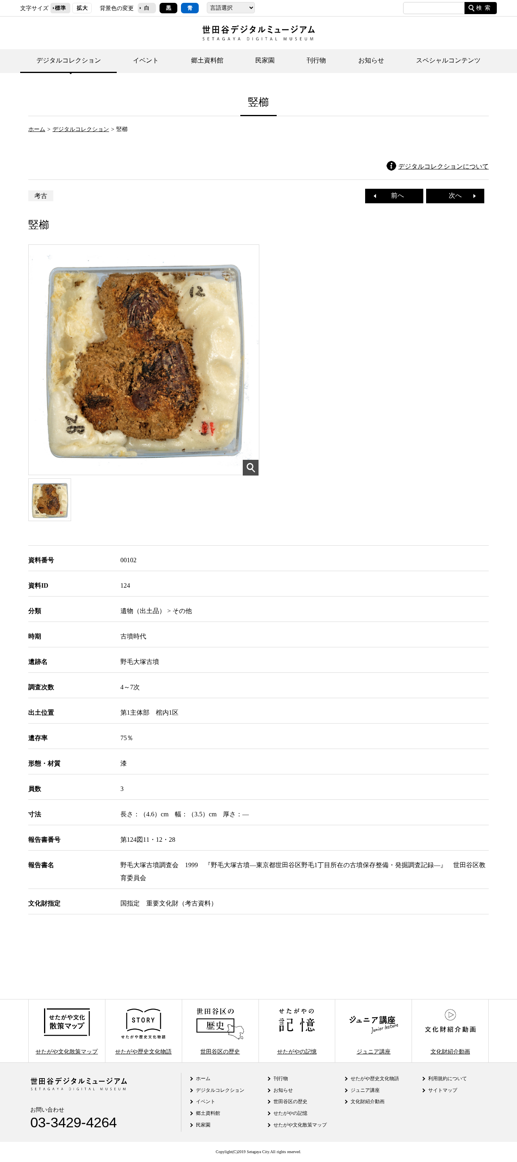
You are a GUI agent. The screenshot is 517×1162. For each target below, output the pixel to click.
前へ (394, 195)
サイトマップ (442, 1090)
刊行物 (316, 60)
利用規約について (447, 1078)
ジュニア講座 (374, 1051)
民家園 (265, 60)
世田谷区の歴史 (220, 1051)
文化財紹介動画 (450, 1051)
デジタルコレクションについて (443, 166)
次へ (458, 195)
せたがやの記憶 (297, 1051)
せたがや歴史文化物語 (143, 1051)
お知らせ (371, 60)
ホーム (36, 129)
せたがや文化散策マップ (67, 1051)
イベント (146, 60)
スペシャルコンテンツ (448, 60)
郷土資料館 (207, 60)
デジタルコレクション (68, 60)
